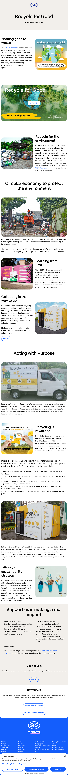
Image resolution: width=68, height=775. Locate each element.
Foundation (21, 746)
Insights (20, 744)
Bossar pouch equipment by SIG (42, 747)
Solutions (4, 742)
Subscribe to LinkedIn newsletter (34, 712)
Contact (34, 679)
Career (3, 752)
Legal (54, 746)
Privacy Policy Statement (59, 743)
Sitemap (21, 752)
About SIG (4, 748)
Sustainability (5, 746)
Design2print (39, 744)
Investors (4, 750)
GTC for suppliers (57, 748)
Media (20, 742)
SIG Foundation (11, 48)
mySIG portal (39, 742)
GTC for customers (58, 750)
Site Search (21, 750)
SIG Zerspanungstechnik (42, 751)
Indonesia (6, 338)
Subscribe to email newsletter (34, 706)
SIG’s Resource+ (41, 168)
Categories (4, 744)
